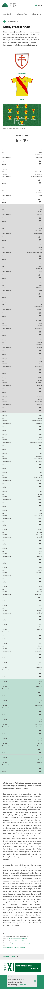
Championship (7, 14)
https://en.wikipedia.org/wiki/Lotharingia (19, 940)
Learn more (22, 985)
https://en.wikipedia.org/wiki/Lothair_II (18, 938)
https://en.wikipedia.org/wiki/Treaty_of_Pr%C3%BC (23, 943)
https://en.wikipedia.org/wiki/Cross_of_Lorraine (14, 947)
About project (22, 14)
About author (36, 14)
